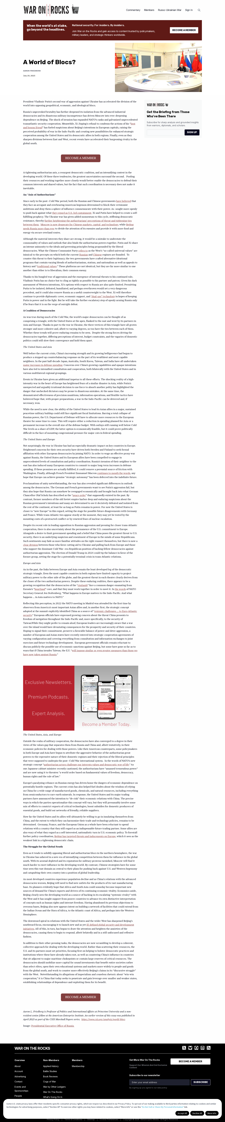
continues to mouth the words (113, 473)
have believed (123, 201)
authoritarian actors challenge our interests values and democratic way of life (86, 765)
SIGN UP (192, 132)
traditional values (46, 266)
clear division (30, 545)
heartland (40, 589)
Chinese (97, 255)
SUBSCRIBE (200, 1082)
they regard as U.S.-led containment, (72, 213)
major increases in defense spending (42, 365)
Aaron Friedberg (32, 71)
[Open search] (199, 10)
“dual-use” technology (103, 296)
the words (120, 589)
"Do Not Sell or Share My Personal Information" (162, 1107)
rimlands (83, 585)
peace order (79, 495)
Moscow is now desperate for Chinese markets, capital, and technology (79, 225)
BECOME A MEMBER (184, 30)
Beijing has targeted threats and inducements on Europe (85, 836)
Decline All (197, 1113)
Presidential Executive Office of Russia (52, 1026)
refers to (83, 251)
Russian (83, 255)
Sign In (189, 10)
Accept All (182, 1113)
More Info (212, 1113)
